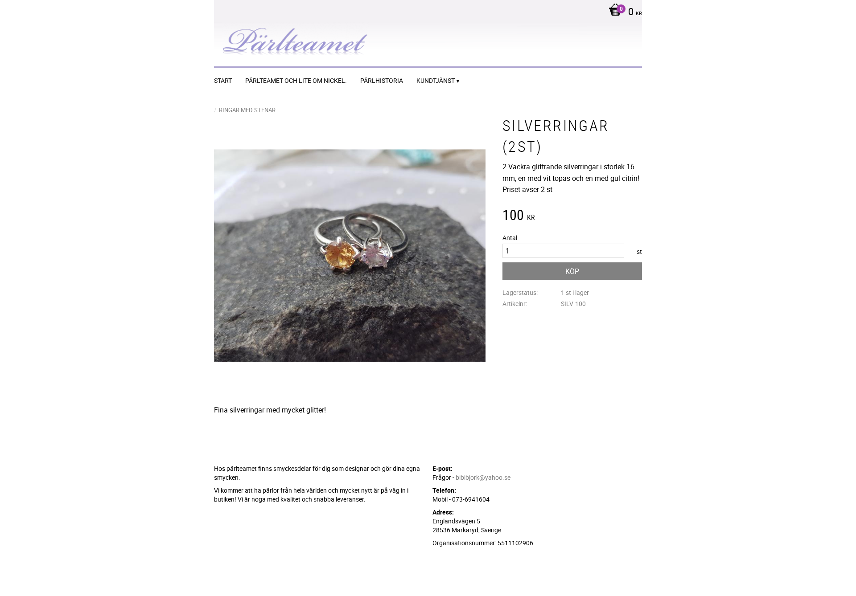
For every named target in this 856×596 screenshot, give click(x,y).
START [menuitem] (223, 80)
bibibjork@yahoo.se (483, 477)
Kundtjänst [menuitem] (435, 80)
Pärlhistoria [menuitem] (381, 80)
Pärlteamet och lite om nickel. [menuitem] (296, 80)
